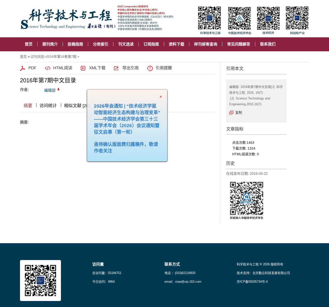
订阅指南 (151, 44)
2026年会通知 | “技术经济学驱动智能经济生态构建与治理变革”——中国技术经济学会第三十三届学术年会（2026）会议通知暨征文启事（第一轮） (132, 124)
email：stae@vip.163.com (182, 281)
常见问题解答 (238, 44)
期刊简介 (50, 44)
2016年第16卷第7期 (61, 57)
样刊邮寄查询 (205, 44)
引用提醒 (164, 68)
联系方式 (172, 264)
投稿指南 (75, 44)
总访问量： (106, 273)
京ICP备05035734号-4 (252, 281)
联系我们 (268, 44)
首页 (29, 44)
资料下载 (176, 44)
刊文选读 (126, 44)
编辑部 (50, 90)
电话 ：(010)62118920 (179, 273)
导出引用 (130, 68)
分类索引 (100, 44)
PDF (32, 68)
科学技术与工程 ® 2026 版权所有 (260, 264)
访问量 (98, 264)
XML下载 (97, 68)
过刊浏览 (37, 57)
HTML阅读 (62, 68)
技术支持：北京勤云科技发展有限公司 (263, 273)
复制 (238, 112)
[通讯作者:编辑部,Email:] (58, 89)
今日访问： (103, 281)
